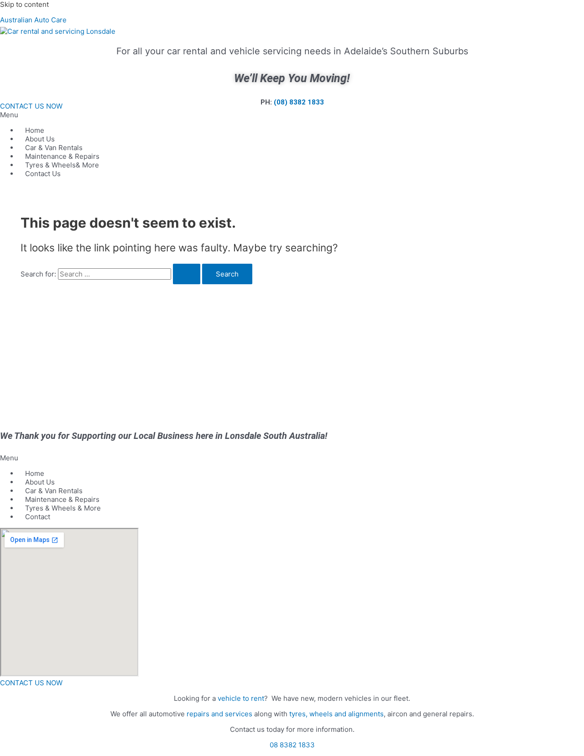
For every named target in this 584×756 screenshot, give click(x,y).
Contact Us (43, 173)
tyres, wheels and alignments (336, 713)
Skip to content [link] (24, 4)
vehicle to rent (241, 698)
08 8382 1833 (292, 744)
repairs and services (219, 713)
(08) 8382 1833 (299, 102)
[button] (292, 114)
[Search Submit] (186, 274)
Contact (37, 516)
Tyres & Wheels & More (63, 508)
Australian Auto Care (33, 20)
